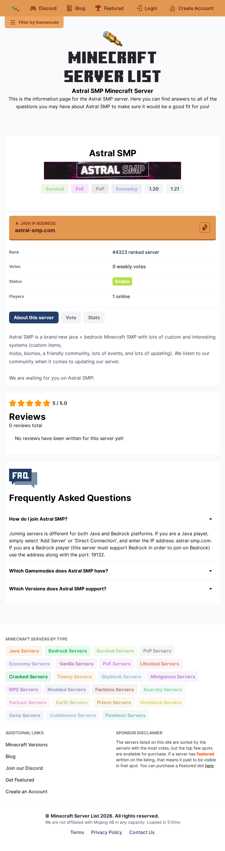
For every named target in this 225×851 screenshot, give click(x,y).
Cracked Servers (28, 676)
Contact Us (142, 832)
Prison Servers (114, 702)
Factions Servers (114, 689)
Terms (77, 832)
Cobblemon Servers (73, 715)
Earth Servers (72, 702)
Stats (94, 317)
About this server (34, 317)
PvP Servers (157, 651)
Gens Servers (24, 715)
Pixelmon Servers (125, 715)
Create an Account (26, 791)
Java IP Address (38, 223)
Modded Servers (66, 689)
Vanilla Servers (76, 663)
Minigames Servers (172, 676)
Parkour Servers (28, 702)
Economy (126, 189)
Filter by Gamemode (39, 22)
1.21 (175, 189)
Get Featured (20, 780)
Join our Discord (24, 768)
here (209, 765)
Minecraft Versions (27, 745)
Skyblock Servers (121, 676)
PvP (100, 189)
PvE (80, 189)
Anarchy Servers (162, 689)
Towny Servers (74, 676)
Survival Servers (115, 651)
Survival (55, 189)
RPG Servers (23, 689)
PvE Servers (117, 663)
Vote (71, 317)
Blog (11, 756)
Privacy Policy (106, 832)
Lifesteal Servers (159, 663)
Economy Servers (29, 663)
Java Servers (24, 651)
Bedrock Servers (67, 651)
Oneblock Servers (161, 702)
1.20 (154, 189)
